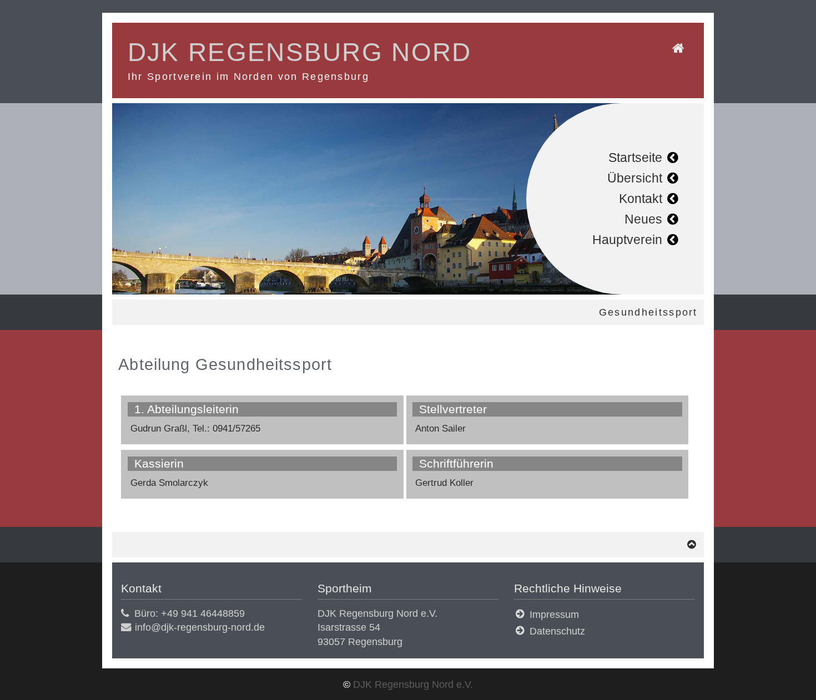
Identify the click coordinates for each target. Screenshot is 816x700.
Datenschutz (557, 631)
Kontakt (640, 198)
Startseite (635, 157)
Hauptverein (627, 239)
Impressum (554, 614)
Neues (643, 219)
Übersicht (634, 178)
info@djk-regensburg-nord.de (200, 627)
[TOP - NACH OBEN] (692, 544)
